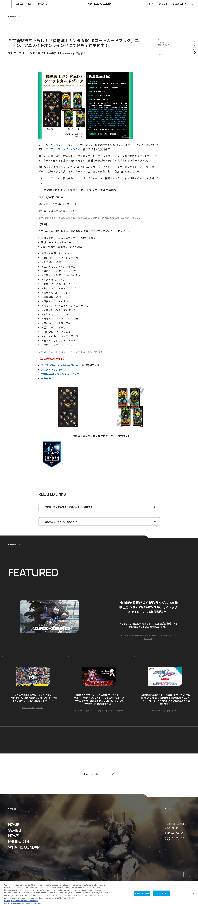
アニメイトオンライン (70, 149)
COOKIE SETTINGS (178, 838)
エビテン (51, 149)
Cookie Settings (142, 893)
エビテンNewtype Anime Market (60, 365)
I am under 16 (161, 893)
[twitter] (194, 48)
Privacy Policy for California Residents (21, 901)
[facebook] (194, 52)
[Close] (194, 893)
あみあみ (46, 378)
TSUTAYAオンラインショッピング (60, 374)
